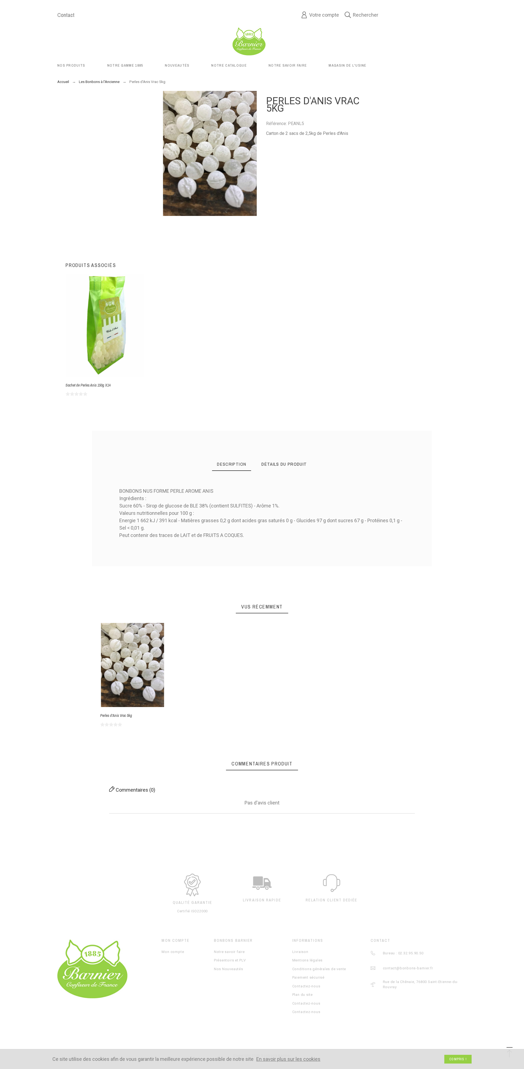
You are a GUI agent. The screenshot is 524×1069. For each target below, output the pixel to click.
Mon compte (173, 952)
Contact (66, 15)
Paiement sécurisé (308, 977)
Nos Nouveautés (228, 969)
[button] (124, 665)
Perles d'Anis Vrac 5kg (116, 715)
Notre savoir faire (229, 952)
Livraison (300, 952)
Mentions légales (307, 960)
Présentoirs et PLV (230, 960)
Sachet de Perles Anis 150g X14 (88, 385)
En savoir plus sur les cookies (288, 1059)
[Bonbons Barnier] (249, 41)
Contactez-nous (306, 986)
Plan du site (302, 995)
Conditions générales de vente (319, 969)
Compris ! (458, 1059)
